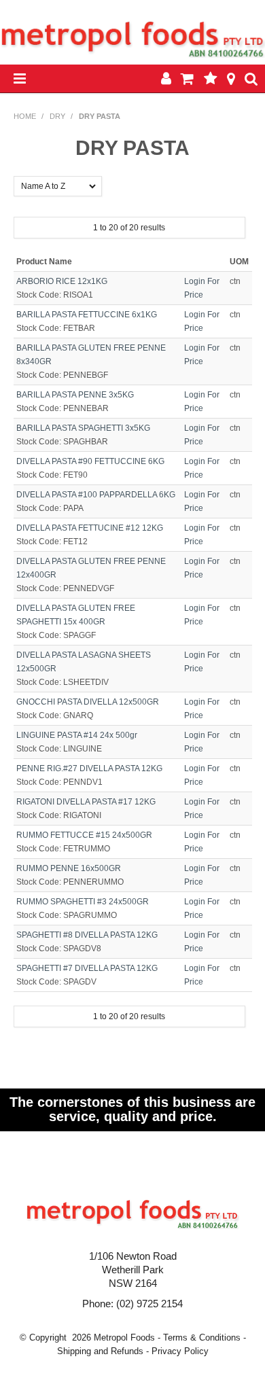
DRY (57, 116)
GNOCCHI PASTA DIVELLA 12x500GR (87, 702)
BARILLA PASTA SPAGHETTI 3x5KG (83, 428)
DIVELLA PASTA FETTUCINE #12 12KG (89, 528)
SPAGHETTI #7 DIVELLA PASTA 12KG (87, 968)
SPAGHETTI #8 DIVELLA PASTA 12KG (87, 935)
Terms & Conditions (202, 1337)
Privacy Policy (180, 1351)
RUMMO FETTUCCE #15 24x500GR (84, 835)
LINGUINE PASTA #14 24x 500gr (76, 735)
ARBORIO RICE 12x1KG (61, 281)
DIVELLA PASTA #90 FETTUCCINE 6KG (90, 461)
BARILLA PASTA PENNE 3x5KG (75, 395)
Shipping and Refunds (100, 1351)
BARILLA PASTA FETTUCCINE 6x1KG (86, 314)
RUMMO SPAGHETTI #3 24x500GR (82, 901)
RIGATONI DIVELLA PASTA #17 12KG (86, 802)
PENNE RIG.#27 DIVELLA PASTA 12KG (89, 768)
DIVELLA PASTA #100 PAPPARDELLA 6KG (95, 494)
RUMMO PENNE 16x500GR (68, 868)
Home (25, 116)
